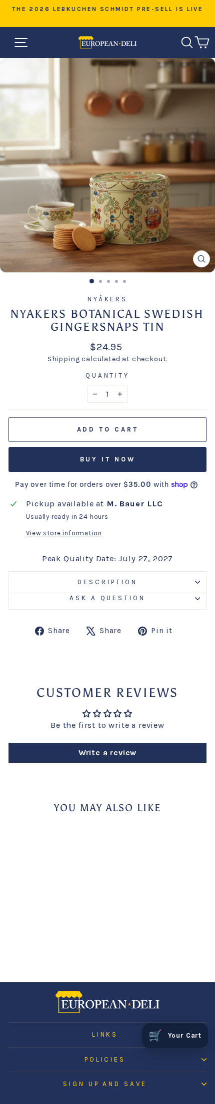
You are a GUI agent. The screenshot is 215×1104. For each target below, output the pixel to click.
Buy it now (108, 459)
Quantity (108, 375)
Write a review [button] (107, 752)
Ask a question (108, 598)
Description (108, 582)
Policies (105, 1059)
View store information (64, 533)
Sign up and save (105, 1084)
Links (105, 1034)
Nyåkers (108, 299)
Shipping (64, 359)
